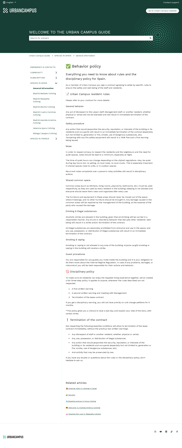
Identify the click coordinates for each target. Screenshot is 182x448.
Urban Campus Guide (39, 55)
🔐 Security (70, 395)
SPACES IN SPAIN (62, 55)
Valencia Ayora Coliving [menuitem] (44, 128)
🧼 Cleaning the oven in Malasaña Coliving (83, 414)
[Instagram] (155, 432)
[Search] (150, 38)
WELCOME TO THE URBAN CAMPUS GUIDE (69, 32)
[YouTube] (161, 432)
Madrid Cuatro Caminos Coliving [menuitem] (44, 113)
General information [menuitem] (43, 88)
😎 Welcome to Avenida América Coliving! (83, 408)
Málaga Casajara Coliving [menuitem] (45, 133)
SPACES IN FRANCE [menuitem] (39, 138)
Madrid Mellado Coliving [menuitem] (44, 93)
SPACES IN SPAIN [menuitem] (38, 83)
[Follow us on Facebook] (177, 432)
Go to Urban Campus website (162, 11)
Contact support (171, 2)
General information (85, 55)
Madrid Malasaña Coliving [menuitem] (41, 100)
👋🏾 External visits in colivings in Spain (81, 388)
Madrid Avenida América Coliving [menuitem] (44, 121)
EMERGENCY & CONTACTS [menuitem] (42, 67)
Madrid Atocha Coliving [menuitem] (44, 107)
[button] (56, 72)
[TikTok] (172, 432)
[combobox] (88, 38)
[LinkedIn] (166, 432)
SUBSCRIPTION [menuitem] (37, 78)
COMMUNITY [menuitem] (36, 72)
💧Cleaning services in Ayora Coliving (81, 401)
